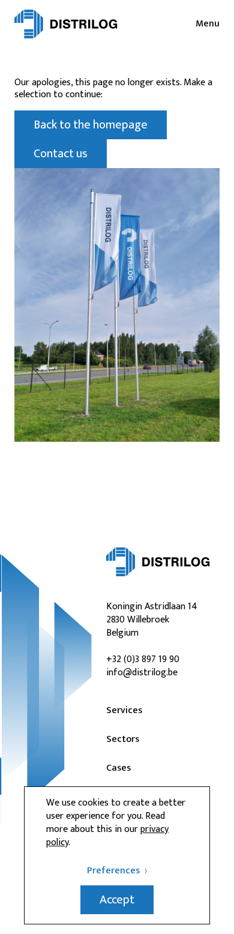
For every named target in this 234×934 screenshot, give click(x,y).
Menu (208, 24)
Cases (118, 768)
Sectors (122, 739)
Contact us (61, 153)
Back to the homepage (91, 125)
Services (124, 711)
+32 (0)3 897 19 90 (142, 659)
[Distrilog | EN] (66, 24)
